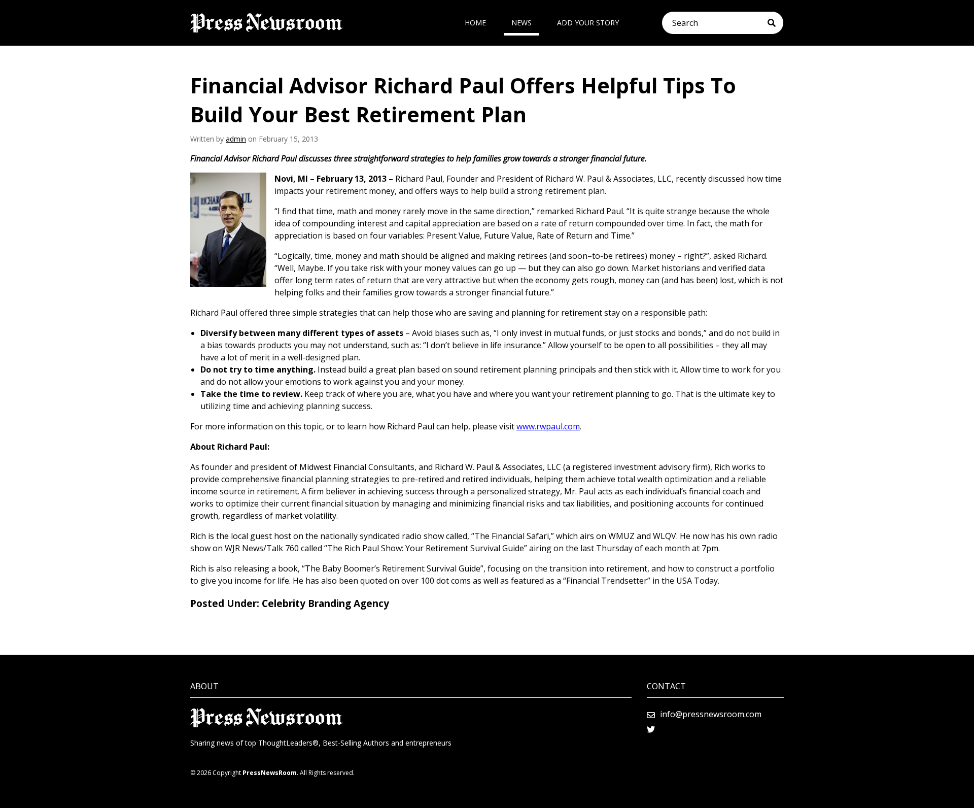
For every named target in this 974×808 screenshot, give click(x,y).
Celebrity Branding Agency (325, 603)
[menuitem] (475, 23)
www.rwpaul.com (548, 426)
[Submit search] (775, 23)
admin (236, 139)
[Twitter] (651, 729)
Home (475, 22)
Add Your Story (588, 22)
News (521, 22)
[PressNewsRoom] (266, 22)
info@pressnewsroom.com (710, 714)
